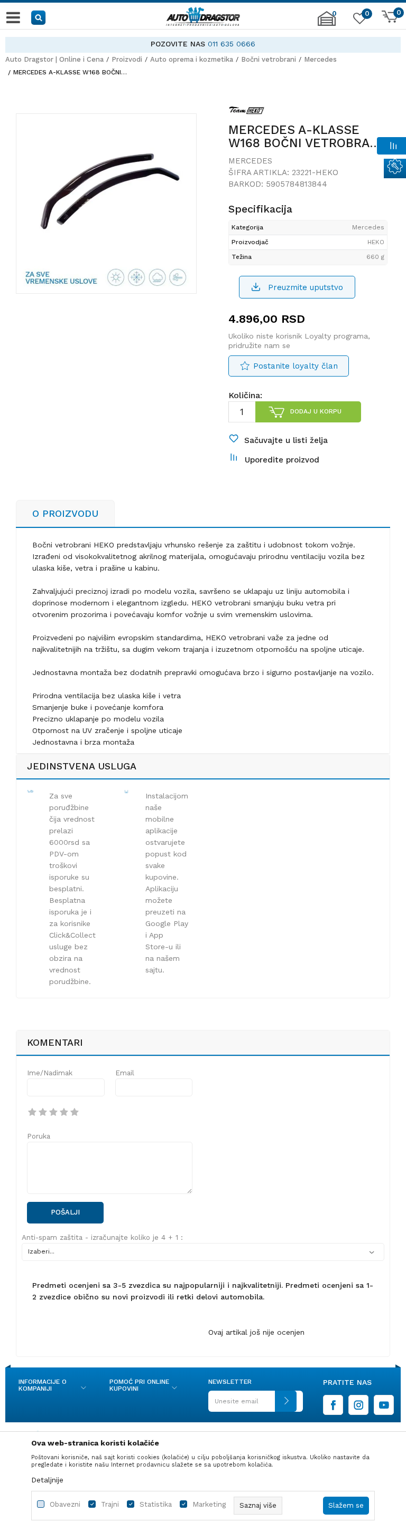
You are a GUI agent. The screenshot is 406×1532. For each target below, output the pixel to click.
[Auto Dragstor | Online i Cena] (203, 17)
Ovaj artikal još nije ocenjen (256, 1332)
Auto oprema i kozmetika (191, 59)
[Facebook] (333, 1404)
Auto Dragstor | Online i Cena (54, 59)
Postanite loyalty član (295, 366)
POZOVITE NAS (178, 44)
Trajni (110, 1504)
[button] (39, 17)
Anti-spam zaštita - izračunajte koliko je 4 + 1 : (102, 1237)
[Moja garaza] (327, 23)
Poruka (38, 1136)
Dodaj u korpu (316, 411)
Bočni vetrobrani (268, 59)
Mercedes (320, 59)
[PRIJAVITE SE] (252, 1405)
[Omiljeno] (358, 20)
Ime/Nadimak (49, 1073)
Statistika (156, 1504)
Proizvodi (127, 59)
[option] (203, 44)
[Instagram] (358, 1404)
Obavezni (65, 1504)
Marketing (209, 1504)
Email (124, 1073)
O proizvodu (65, 513)
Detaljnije (47, 1480)
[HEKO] (247, 112)
